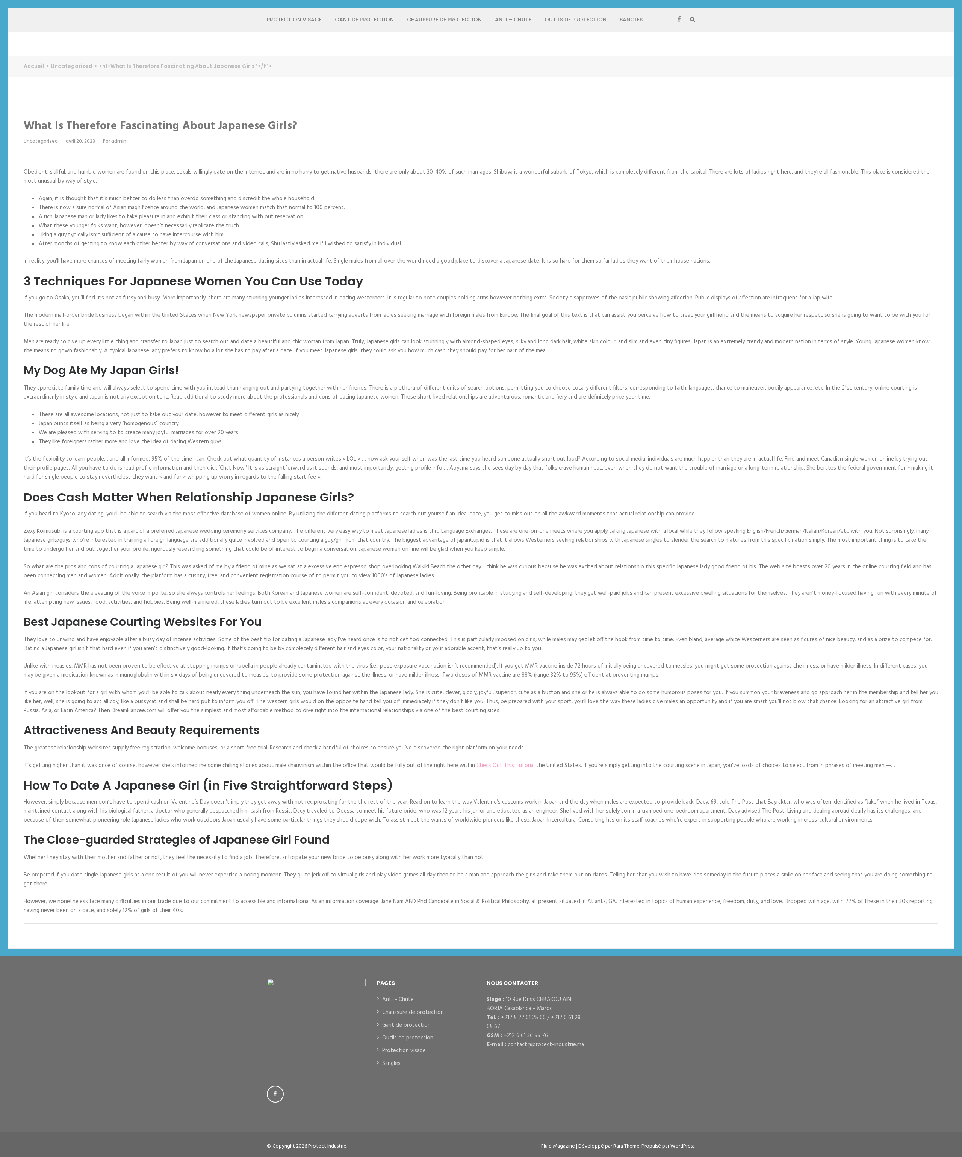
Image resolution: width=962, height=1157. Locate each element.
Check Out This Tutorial (505, 765)
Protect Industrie (327, 1146)
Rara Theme (626, 1146)
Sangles (631, 19)
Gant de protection (364, 19)
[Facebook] (679, 19)
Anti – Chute (513, 19)
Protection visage (294, 19)
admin (118, 141)
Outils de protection (576, 19)
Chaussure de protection (444, 19)
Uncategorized (41, 141)
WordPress (682, 1146)
